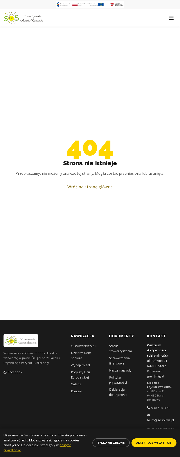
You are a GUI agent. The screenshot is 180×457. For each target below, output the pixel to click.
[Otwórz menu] (171, 17)
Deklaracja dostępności (118, 392)
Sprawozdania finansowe (119, 360)
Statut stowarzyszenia (120, 348)
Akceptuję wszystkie (154, 442)
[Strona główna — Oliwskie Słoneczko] (23, 18)
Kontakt (77, 391)
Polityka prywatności (118, 380)
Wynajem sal (80, 365)
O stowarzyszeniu (84, 346)
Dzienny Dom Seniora (81, 355)
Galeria (76, 384)
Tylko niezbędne (111, 442)
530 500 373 (160, 408)
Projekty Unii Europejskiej (80, 374)
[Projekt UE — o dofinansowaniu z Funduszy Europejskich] (90, 4)
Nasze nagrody (120, 370)
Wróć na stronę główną (90, 186)
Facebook (14, 372)
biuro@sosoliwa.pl (160, 420)
